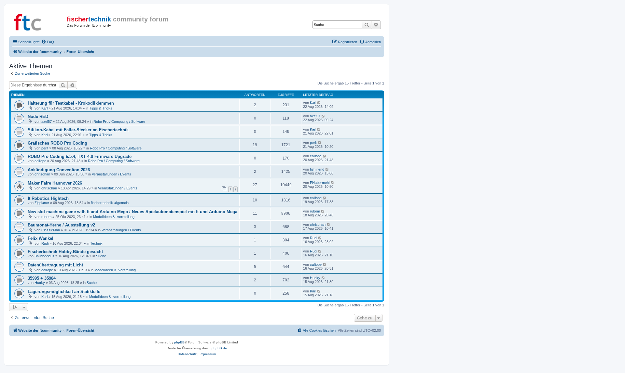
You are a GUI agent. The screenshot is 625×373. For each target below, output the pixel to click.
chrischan (42, 174)
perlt (44, 148)
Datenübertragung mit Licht (55, 265)
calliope (40, 161)
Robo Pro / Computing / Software (119, 121)
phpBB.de (219, 348)
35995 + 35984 (42, 278)
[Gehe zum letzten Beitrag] (319, 103)
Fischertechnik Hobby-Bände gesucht (65, 251)
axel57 (46, 121)
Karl (44, 108)
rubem (46, 217)
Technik (96, 243)
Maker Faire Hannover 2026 (55, 183)
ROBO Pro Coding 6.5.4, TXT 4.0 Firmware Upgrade (80, 156)
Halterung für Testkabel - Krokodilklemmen (71, 103)
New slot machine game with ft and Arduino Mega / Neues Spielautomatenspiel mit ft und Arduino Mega (132, 211)
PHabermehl (319, 183)
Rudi (45, 243)
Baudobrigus (44, 256)
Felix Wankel (40, 238)
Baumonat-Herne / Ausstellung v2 (61, 225)
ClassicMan (50, 230)
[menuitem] (47, 42)
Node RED (38, 116)
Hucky (40, 283)
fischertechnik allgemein (110, 203)
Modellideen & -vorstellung (113, 217)
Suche (101, 256)
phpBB (179, 342)
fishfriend (317, 169)
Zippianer (42, 203)
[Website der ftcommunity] (39, 21)
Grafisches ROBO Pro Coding (57, 143)
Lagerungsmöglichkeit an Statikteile (64, 291)
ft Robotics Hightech (48, 198)
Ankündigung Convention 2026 (59, 169)
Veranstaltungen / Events (111, 174)
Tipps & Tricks (100, 108)
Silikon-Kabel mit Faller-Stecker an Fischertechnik (78, 129)
